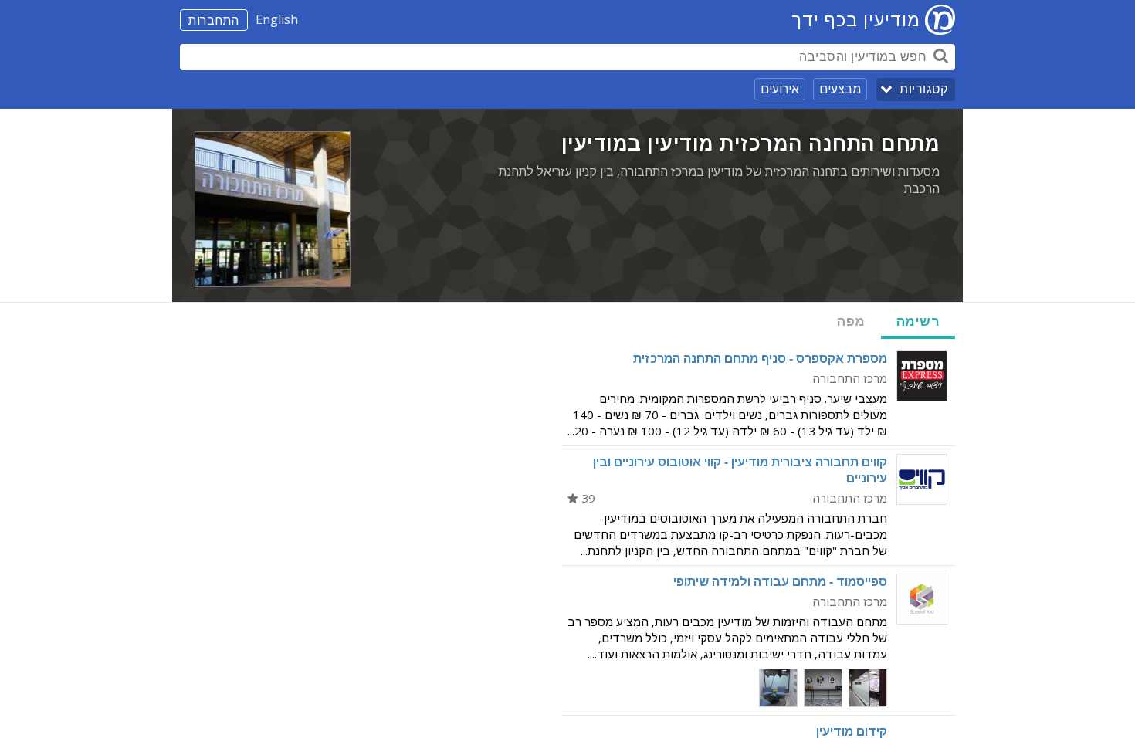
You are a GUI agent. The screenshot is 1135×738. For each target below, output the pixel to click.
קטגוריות (923, 89)
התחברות (213, 20)
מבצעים (840, 88)
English (277, 19)
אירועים (780, 88)
